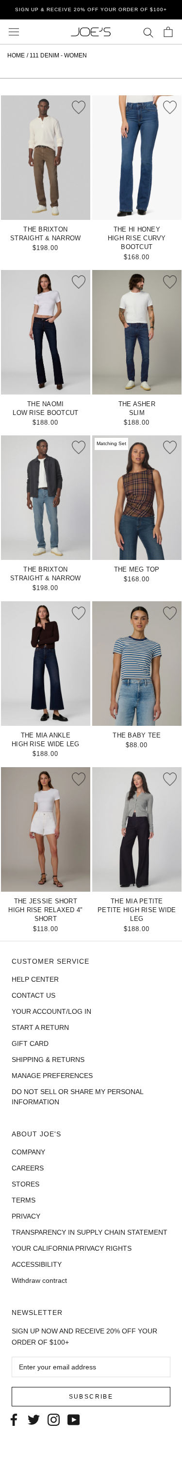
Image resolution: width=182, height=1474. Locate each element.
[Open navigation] (14, 32)
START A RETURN (40, 1027)
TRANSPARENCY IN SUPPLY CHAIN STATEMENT (89, 1232)
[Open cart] (168, 32)
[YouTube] (73, 1419)
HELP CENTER (35, 979)
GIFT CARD (30, 1043)
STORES (25, 1184)
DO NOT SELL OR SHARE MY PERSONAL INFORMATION (77, 1097)
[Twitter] (34, 1419)
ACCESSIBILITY (37, 1264)
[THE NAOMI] (45, 332)
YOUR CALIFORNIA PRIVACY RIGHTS (72, 1248)
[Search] (148, 32)
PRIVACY (26, 1216)
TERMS (23, 1200)
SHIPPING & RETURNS (48, 1059)
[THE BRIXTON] (45, 157)
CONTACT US (33, 995)
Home (16, 55)
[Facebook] (14, 1419)
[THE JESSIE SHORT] (45, 829)
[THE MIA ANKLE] (45, 663)
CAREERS (28, 1168)
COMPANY (28, 1152)
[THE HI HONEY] (137, 157)
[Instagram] (54, 1419)
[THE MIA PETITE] (137, 829)
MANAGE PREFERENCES (52, 1075)
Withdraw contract (39, 1280)
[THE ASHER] (137, 332)
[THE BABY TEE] (137, 663)
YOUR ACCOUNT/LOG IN (51, 1011)
